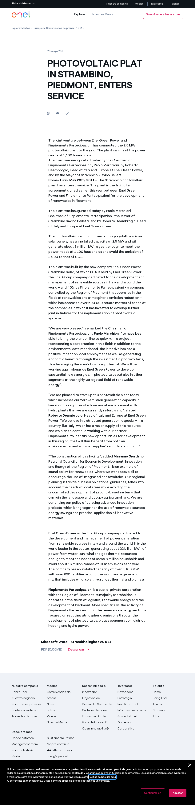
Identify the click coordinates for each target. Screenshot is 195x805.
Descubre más (22, 732)
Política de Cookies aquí (102, 777)
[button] (23, 4)
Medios (139, 3)
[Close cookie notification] (190, 765)
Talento (175, 3)
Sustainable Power (60, 738)
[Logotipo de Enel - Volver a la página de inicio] (21, 14)
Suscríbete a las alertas (163, 14)
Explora (79, 16)
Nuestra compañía (117, 3)
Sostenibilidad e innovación (94, 689)
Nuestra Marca (102, 14)
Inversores (157, 3)
